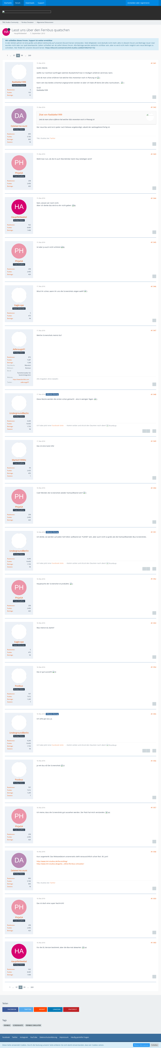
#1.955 (153, 714)
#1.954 (153, 667)
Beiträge (10, 95)
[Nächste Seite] (34, 55)
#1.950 (153, 488)
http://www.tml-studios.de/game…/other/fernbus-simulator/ (60, 864)
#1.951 (153, 532)
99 (22, 55)
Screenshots (18, 1025)
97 (14, 55)
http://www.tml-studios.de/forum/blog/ (52, 861)
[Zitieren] (154, 97)
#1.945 (153, 242)
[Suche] (155, 3)
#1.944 (153, 198)
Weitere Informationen (141, 1045)
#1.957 (153, 807)
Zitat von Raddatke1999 (50, 114)
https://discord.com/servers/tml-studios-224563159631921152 (70, 48)
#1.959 (153, 898)
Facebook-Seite (58, 425)
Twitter (52, 138)
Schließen (154, 1045)
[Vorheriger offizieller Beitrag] (144, 431)
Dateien (9, 142)
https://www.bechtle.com (21, 379)
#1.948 (153, 394)
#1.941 (153, 63)
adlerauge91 (25, 382)
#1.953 (153, 623)
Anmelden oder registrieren (139, 3)
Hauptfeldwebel (20, 33)
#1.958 (153, 852)
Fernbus (7, 1025)
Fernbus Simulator (33, 1025)
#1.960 (153, 942)
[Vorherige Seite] (4, 55)
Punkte (9, 92)
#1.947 (153, 330)
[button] (10, 1009)
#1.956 (153, 761)
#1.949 (153, 441)
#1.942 (153, 107)
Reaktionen (10, 90)
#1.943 (153, 154)
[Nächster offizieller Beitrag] (148, 431)
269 (29, 55)
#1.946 (153, 286)
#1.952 (153, 579)
